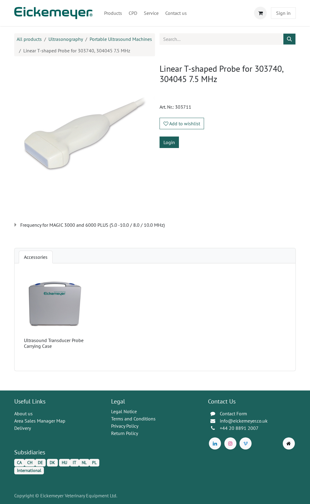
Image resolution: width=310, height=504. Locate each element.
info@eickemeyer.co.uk (244, 421)
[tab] (36, 257)
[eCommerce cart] (260, 13)
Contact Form (233, 413)
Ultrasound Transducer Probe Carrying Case (54, 343)
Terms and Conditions (133, 419)
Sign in (283, 13)
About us (23, 413)
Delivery (22, 428)
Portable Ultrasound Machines (121, 39)
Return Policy (124, 433)
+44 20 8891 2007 (239, 428)
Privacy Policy (124, 426)
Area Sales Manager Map (39, 421)
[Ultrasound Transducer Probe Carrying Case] (55, 304)
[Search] (289, 39)
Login (169, 142)
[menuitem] (113, 13)
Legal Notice (124, 411)
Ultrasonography (65, 39)
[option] (155, 317)
